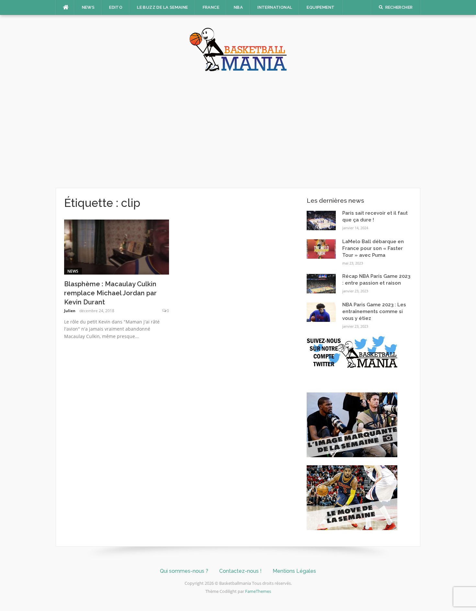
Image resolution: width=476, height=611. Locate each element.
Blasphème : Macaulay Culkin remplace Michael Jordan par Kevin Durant (110, 293)
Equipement (320, 7)
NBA (238, 7)
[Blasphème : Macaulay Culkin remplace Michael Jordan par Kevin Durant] (116, 246)
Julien (69, 310)
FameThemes (258, 591)
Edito (115, 7)
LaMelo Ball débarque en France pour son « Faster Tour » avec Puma (373, 248)
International (274, 7)
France (211, 7)
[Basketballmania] (238, 49)
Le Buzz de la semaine (162, 7)
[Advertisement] (238, 129)
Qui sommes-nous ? (184, 571)
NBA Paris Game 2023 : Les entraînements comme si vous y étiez (374, 311)
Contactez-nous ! (240, 571)
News (88, 7)
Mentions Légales (294, 571)
